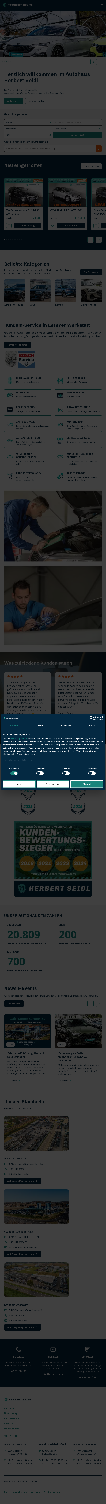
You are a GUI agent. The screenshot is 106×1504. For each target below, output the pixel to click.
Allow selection (53, 784)
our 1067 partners (19, 738)
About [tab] (92, 725)
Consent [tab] (14, 725)
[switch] (40, 773)
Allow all (87, 784)
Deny (19, 784)
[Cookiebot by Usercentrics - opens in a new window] (91, 718)
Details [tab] (40, 725)
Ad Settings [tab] (66, 725)
